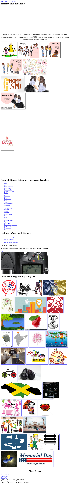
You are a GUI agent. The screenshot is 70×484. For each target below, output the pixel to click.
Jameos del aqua (8, 220)
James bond (7, 223)
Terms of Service (5, 474)
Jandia (6, 183)
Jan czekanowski (8, 203)
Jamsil (5, 202)
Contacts (6, 1)
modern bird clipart (9, 239)
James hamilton (8, 190)
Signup (11, 1)
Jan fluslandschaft (9, 191)
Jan (5, 197)
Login (14, 1)
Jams (5, 217)
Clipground (8, 479)
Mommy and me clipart (24, 55)
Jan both (6, 209)
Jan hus (6, 193)
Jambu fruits (7, 199)
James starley (7, 226)
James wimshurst (8, 186)
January (6, 215)
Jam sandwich (8, 208)
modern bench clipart (9, 237)
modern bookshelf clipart (11, 242)
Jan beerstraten (8, 214)
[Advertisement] (35, 19)
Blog (2, 1)
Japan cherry (7, 228)
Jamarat (6, 211)
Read (2, 251)
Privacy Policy (5, 476)
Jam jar (6, 229)
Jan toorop (7, 205)
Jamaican (6, 212)
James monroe (8, 188)
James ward (7, 196)
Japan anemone (8, 222)
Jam (5, 185)
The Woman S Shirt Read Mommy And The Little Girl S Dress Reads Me (9, 54)
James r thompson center (10, 225)
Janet (5, 200)
